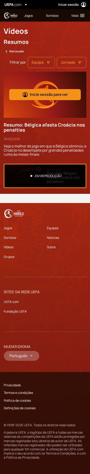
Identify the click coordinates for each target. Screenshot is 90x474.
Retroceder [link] (16, 51)
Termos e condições (18, 392)
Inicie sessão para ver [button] (49, 94)
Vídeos (8, 247)
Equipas (52, 228)
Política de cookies (17, 400)
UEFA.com (11, 301)
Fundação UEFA (15, 311)
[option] (45, 176)
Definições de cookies (20, 408)
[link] (28, 15)
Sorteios (10, 237)
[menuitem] (31, 15)
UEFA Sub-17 (11, 15)
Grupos (9, 256)
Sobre (51, 247)
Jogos (8, 228)
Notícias (53, 237)
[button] (77, 15)
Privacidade (12, 385)
